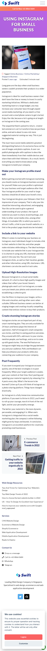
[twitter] (20, 596)
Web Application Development (14, 532)
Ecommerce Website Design (13, 525)
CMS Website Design (10, 521)
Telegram (8, 565)
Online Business (16, 74)
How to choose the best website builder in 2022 (21, 498)
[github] (26, 596)
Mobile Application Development (15, 536)
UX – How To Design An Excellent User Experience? (22, 502)
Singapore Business (9, 76)
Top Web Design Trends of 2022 (15, 494)
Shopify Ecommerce (10, 528)
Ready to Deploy (8, 540)
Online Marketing (31, 74)
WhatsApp (8, 561)
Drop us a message (12, 553)
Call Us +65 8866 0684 (13, 557)
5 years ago (12, 79)
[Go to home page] (20, 3)
